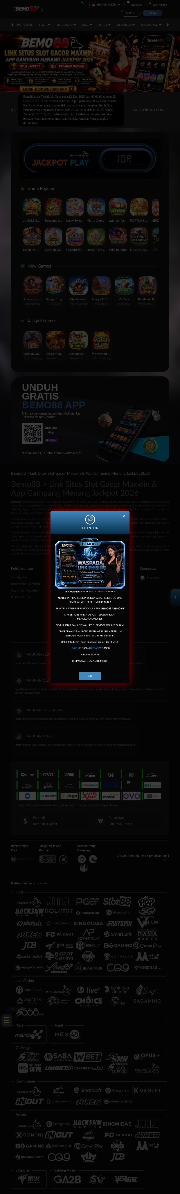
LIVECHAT (76, 648)
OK (90, 676)
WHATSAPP (93, 648)
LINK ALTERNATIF (98, 591)
